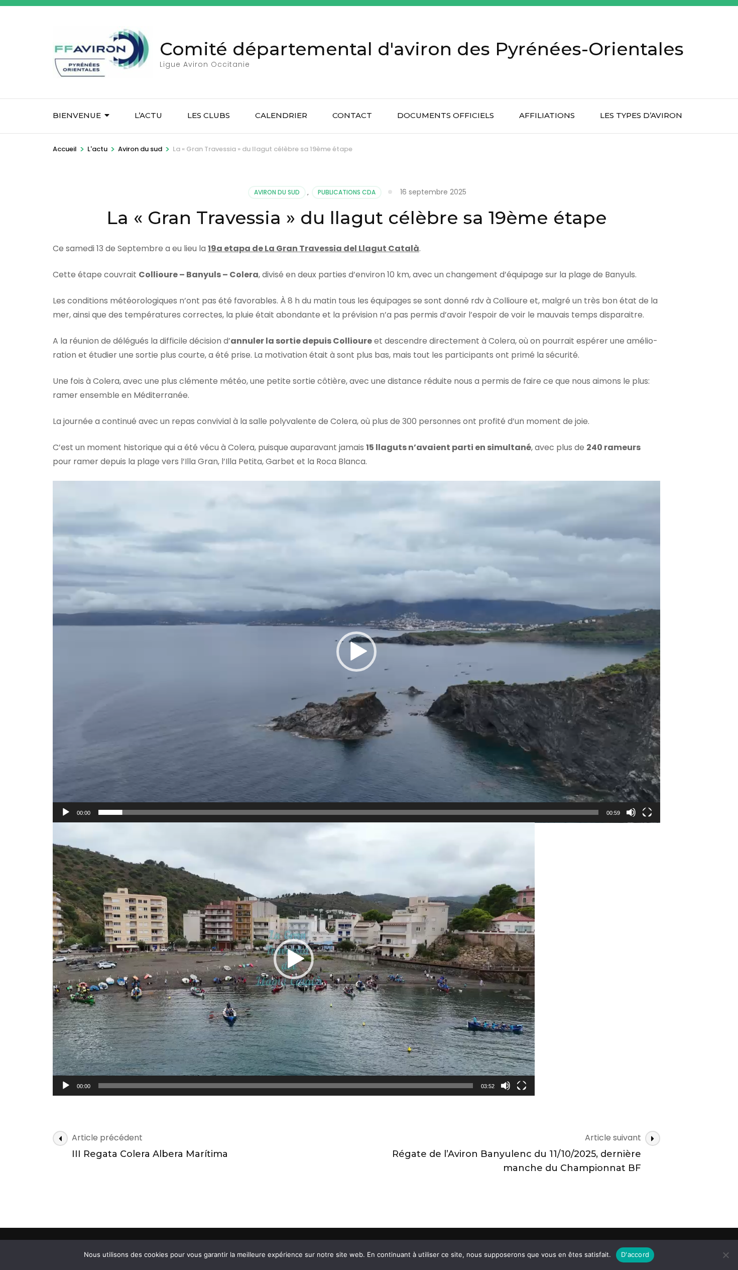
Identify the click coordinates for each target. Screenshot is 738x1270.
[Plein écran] (647, 812)
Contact (352, 115)
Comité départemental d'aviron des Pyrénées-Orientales (422, 49)
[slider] (348, 812)
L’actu (148, 115)
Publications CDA (347, 192)
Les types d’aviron (641, 115)
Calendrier (281, 115)
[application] (356, 652)
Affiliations (547, 115)
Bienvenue (77, 115)
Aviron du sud (277, 192)
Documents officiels (445, 115)
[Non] (725, 1255)
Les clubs (208, 115)
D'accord (635, 1254)
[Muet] (631, 812)
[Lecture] (66, 812)
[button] (356, 651)
